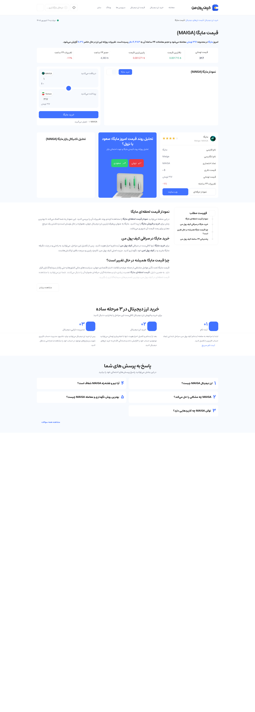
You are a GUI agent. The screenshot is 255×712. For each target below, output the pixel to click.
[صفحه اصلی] (205, 7)
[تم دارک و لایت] (40, 7)
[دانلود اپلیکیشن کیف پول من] (73, 7)
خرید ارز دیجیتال (211, 20)
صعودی (117, 163)
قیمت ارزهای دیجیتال (195, 20)
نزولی (134, 163)
